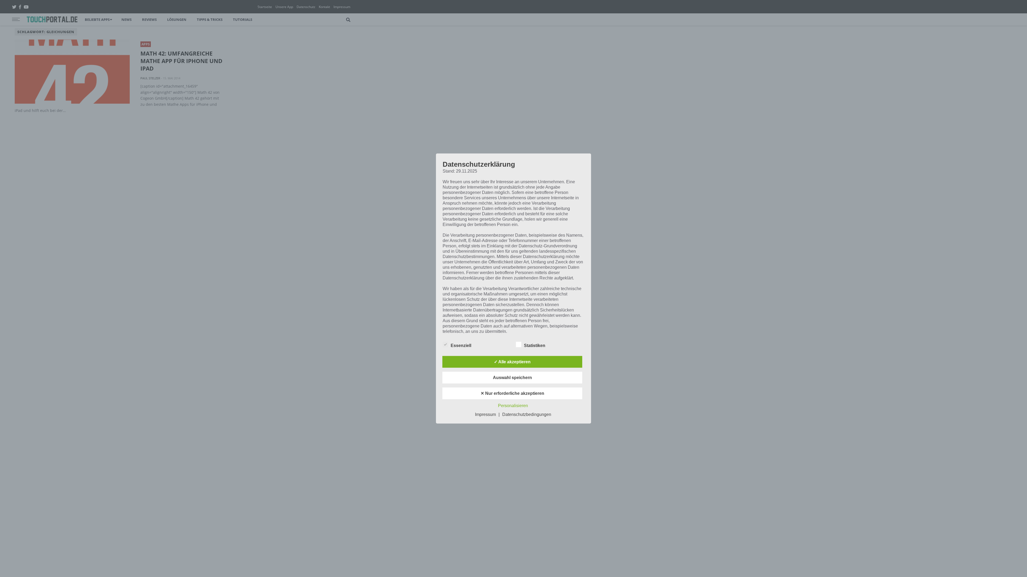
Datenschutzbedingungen (526, 414)
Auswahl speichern (512, 377)
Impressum (485, 414)
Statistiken (534, 345)
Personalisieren (513, 405)
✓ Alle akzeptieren (512, 362)
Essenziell (461, 345)
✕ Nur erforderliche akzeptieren (512, 393)
